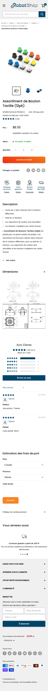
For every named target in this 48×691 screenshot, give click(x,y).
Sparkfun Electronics (14, 112)
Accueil (3, 23)
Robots (11, 23)
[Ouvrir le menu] (4, 6)
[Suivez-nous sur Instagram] (15, 653)
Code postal (8, 484)
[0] (43, 5)
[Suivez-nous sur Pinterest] (20, 653)
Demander (30, 192)
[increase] (32, 150)
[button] (9, 119)
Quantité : (7, 150)
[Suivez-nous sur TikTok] (30, 653)
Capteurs (34, 23)
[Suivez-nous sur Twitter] (9, 653)
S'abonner (24, 624)
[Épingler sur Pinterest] (33, 170)
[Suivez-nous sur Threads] (40, 653)
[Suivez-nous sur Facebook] (4, 653)
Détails (6, 192)
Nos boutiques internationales (13, 636)
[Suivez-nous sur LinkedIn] (35, 653)
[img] (8, 395)
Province (6, 471)
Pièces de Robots (22, 23)
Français (8, 640)
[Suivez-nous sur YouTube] (25, 653)
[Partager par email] (43, 170)
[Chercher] (42, 14)
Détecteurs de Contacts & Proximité (13, 26)
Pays (5, 459)
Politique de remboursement (15, 512)
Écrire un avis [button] (24, 378)
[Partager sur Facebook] (28, 170)
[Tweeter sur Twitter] (38, 170)
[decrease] (15, 150)
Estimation (11, 500)
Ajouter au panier (24, 160)
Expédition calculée (21, 133)
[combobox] (21, 14)
